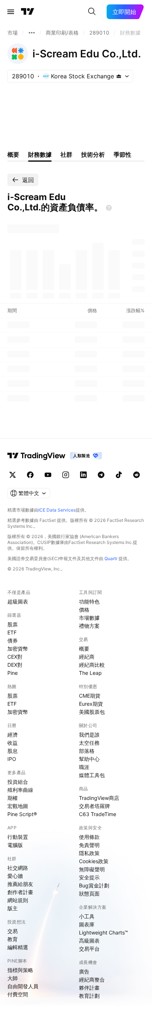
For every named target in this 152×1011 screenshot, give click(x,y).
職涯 (84, 767)
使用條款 (89, 837)
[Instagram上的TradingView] (66, 475)
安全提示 (89, 877)
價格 (84, 609)
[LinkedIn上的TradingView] (83, 475)
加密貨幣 (17, 648)
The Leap (90, 673)
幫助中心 (89, 759)
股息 (12, 751)
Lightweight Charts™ (103, 932)
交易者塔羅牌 (94, 806)
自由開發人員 (22, 986)
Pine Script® (22, 814)
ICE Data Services (57, 510)
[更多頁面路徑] (31, 32)
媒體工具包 (92, 775)
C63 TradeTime (97, 814)
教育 (12, 939)
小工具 (86, 916)
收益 (12, 743)
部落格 (86, 751)
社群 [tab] (66, 154)
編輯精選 (17, 947)
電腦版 (15, 845)
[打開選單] (10, 11)
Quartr (110, 558)
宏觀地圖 (17, 806)
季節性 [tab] (122, 154)
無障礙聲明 (92, 869)
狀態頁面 (89, 893)
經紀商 (86, 657)
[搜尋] (91, 11)
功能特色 (89, 601)
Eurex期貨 (91, 704)
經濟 (12, 734)
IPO (11, 759)
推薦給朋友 (20, 884)
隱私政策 (89, 853)
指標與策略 (20, 970)
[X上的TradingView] (12, 475)
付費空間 (17, 994)
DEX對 (15, 665)
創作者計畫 (20, 892)
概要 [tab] (13, 154)
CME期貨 (89, 696)
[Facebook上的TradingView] (30, 475)
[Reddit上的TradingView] (136, 475)
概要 (84, 648)
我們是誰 (89, 734)
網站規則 (17, 900)
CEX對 (15, 657)
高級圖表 (89, 940)
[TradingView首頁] (27, 12)
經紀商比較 (92, 665)
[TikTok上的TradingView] (119, 475)
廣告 (84, 971)
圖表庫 (86, 924)
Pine (12, 673)
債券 (12, 640)
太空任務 (89, 743)
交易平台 (89, 949)
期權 (12, 798)
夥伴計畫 (89, 988)
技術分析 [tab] (93, 154)
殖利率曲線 (20, 790)
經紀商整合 (92, 979)
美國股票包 (92, 712)
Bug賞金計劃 (94, 885)
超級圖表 (17, 601)
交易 (12, 931)
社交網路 (17, 868)
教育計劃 (89, 996)
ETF (12, 632)
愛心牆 (15, 876)
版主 (12, 908)
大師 (12, 978)
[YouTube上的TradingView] (48, 475)
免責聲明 (89, 845)
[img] (118, 76)
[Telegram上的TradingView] (101, 475)
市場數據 (89, 618)
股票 (12, 624)
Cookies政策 (93, 861)
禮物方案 (89, 626)
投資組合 (17, 782)
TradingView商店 (99, 798)
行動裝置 (17, 837)
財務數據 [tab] (40, 154)
